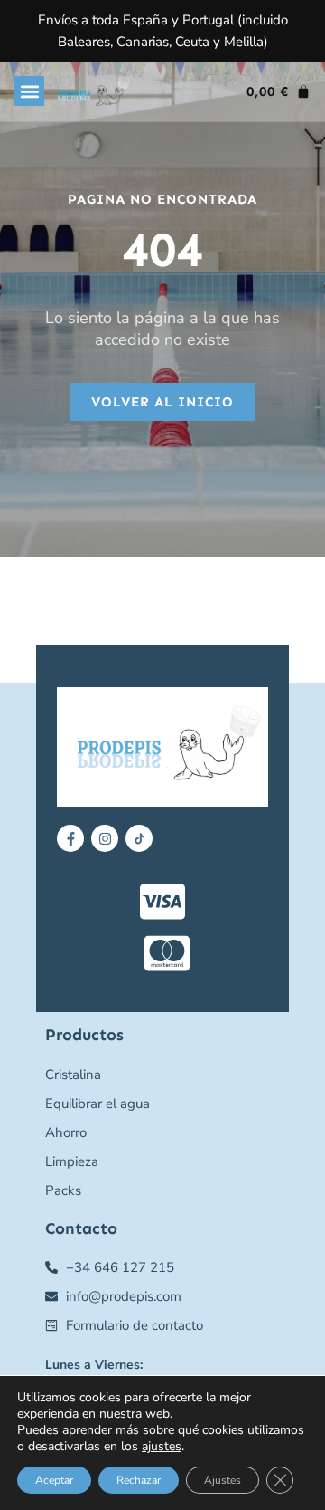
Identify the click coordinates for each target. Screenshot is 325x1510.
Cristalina (73, 1075)
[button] (29, 91)
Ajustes (222, 1480)
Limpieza (71, 1161)
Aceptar (54, 1480)
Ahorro (66, 1132)
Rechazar (138, 1480)
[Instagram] (104, 838)
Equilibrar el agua (97, 1103)
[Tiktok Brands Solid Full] (139, 838)
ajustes (161, 1446)
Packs (63, 1190)
